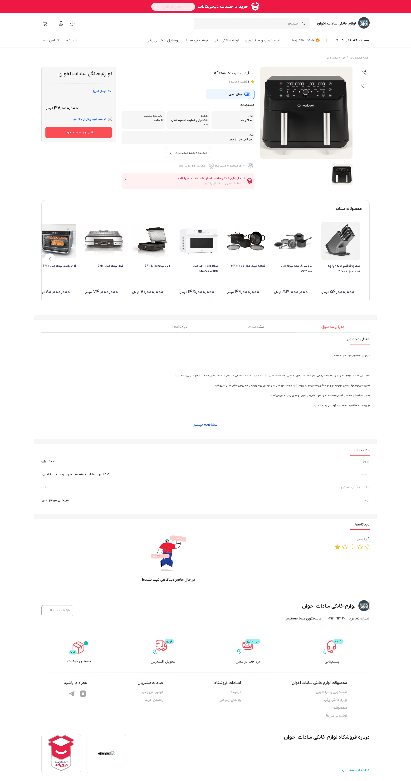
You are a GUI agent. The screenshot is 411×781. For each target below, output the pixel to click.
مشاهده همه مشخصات (191, 153)
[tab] (333, 328)
